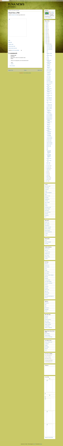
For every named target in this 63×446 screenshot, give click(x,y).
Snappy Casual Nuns (48, 324)
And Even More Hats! (11, 46)
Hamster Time (47, 222)
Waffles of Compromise (48, 327)
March (48, 176)
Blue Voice (46, 250)
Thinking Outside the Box (49, 89)
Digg (45, 304)
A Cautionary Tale (49, 104)
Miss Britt (46, 276)
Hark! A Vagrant (47, 202)
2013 (47, 30)
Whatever (46, 297)
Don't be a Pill (49, 145)
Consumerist (47, 343)
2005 (47, 41)
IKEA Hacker (47, 273)
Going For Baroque (49, 142)
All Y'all (48, 57)
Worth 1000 (46, 243)
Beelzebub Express (49, 118)
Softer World (47, 210)
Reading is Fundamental (49, 129)
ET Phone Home (49, 139)
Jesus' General (47, 255)
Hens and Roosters (49, 49)
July (47, 171)
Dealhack (46, 345)
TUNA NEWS (16, 4)
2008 (47, 37)
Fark (45, 306)
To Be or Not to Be (49, 81)
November (48, 165)
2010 (47, 34)
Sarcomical (46, 286)
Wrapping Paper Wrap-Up (49, 61)
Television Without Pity (48, 231)
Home (25, 70)
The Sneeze (46, 294)
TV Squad (46, 233)
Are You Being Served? (49, 72)
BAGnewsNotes (47, 248)
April (47, 175)
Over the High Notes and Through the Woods (49, 152)
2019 (47, 22)
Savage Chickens (47, 208)
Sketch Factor (47, 289)
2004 (47, 42)
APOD (46, 240)
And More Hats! (10, 44)
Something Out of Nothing (49, 120)
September (48, 168)
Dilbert (46, 194)
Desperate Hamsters (48, 319)
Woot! (46, 350)
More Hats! (10, 42)
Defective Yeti (47, 265)
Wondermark (47, 215)
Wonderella (46, 213)
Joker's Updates (47, 223)
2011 (46, 33)
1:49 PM (12, 63)
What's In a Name (49, 107)
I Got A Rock (49, 76)
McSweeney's (47, 307)
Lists (47, 50)
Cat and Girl (46, 189)
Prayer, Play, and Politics (48, 283)
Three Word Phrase (48, 212)
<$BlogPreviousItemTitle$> (49, 437)
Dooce (46, 268)
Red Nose (46, 284)
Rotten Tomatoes (47, 230)
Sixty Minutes (49, 80)
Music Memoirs (47, 333)
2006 (47, 40)
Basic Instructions (47, 186)
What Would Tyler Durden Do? (49, 296)
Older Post (40, 70)
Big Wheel (46, 317)
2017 (46, 25)
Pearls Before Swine (48, 207)
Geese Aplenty (47, 271)
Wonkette (46, 258)
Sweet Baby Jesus (49, 97)
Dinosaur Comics (47, 195)
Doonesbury (46, 197)
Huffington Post (47, 253)
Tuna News (46, 316)
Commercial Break (49, 137)
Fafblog (46, 270)
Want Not (46, 348)
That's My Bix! (47, 292)
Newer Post (10, 70)
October (48, 167)
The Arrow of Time (49, 45)
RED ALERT (48, 162)
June (47, 172)
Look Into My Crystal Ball (49, 133)
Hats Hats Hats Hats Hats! (12, 48)
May (47, 173)
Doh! (47, 149)
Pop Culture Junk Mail (48, 281)
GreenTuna (52, 12)
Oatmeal (46, 205)
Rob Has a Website (47, 228)
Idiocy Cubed (47, 321)
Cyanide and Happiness (48, 192)
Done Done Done (49, 69)
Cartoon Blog (47, 187)
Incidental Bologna (47, 322)
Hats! (9, 40)
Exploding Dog (47, 199)
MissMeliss (46, 278)
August (48, 169)
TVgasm (46, 235)
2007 (47, 38)
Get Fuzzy (46, 200)
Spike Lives (46, 291)
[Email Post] (21, 50)
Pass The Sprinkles (49, 114)
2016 (47, 26)
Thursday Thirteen (47, 335)
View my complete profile (48, 17)
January (48, 179)
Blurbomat (46, 263)
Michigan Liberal (47, 256)
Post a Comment (12, 65)
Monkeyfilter (47, 309)
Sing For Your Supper (49, 85)
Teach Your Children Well (49, 110)
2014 (47, 29)
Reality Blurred (47, 225)
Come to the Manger (48, 65)
